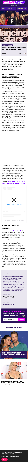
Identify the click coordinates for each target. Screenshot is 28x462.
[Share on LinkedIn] (11, 297)
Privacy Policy (22, 446)
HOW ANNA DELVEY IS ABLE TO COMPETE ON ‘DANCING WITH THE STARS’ (14, 182)
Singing (4, 444)
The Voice (4, 8)
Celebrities (5, 448)
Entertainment (6, 446)
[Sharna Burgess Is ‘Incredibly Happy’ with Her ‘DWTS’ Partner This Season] (14, 370)
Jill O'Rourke (6, 275)
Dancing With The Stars (22, 8)
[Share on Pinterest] (8, 297)
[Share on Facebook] (4, 297)
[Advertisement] (14, 401)
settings (17, 456)
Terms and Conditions (20, 448)
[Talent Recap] (14, 2)
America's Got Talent (11, 8)
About (24, 442)
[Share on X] (6, 297)
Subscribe (21, 319)
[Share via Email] (13, 297)
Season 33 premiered (14, 231)
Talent (3, 442)
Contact (24, 444)
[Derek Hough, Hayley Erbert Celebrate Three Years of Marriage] (14, 345)
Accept (4, 459)
